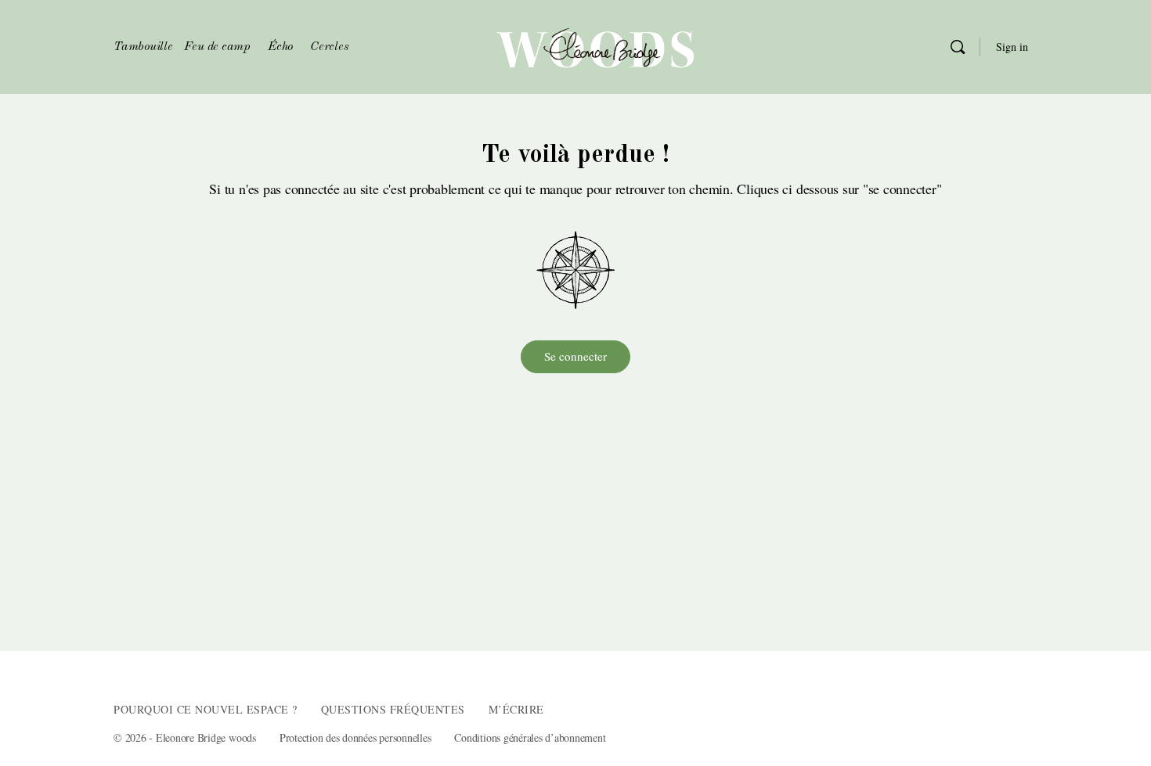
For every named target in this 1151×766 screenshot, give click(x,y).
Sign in (1012, 46)
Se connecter (575, 356)
